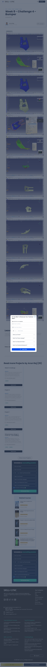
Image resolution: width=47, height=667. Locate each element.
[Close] (35, 316)
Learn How (24, 349)
